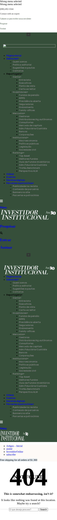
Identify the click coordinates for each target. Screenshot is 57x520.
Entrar (5, 240)
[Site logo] (28, 219)
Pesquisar (8, 226)
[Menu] (1, 201)
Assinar (6, 247)
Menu (3, 207)
